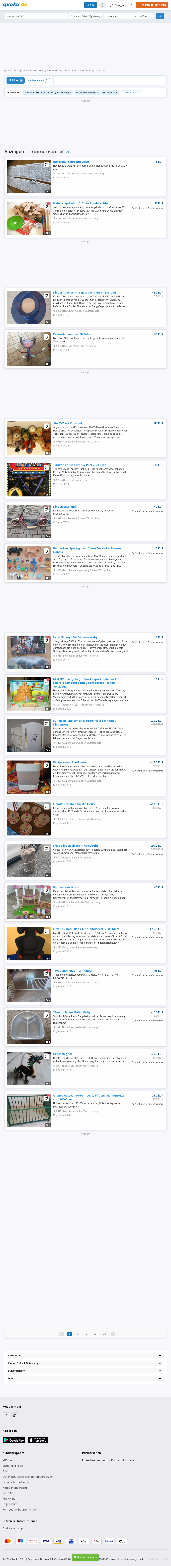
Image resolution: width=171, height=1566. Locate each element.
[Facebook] (6, 1416)
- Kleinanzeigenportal (109, 1460)
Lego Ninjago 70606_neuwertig (75, 637)
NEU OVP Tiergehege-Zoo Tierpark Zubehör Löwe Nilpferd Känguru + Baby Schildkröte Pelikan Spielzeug (87, 682)
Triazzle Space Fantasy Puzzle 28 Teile (79, 465)
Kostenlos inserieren (153, 4)
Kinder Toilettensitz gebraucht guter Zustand (84, 292)
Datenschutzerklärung (17, 1482)
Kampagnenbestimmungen (20, 1509)
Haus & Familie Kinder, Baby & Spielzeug (47, 92)
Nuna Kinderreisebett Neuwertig (75, 845)
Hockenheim (109, 92)
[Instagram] (15, 1416)
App (92, 4)
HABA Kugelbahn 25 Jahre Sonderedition (81, 203)
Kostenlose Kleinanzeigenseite (127, 1559)
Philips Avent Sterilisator (70, 762)
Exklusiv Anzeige (13, 1528)
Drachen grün (62, 1054)
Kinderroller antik (65, 506)
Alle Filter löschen (131, 92)
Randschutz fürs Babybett (71, 161)
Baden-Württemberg (86, 92)
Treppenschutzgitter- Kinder (73, 970)
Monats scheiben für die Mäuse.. (75, 804)
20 (61, 151)
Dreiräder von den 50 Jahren (73, 334)
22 (104, 1333)
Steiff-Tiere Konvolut (67, 423)
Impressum (10, 1504)
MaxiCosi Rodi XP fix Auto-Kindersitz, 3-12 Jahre (86, 929)
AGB (6, 1471)
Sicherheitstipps (13, 1465)
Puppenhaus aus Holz (68, 887)
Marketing (9, 1498)
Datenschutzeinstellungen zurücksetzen (28, 1476)
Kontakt (8, 1493)
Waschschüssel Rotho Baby (72, 1012)
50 (67, 151)
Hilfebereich (10, 1460)
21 (95, 1333)
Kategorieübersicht (15, 1487)
